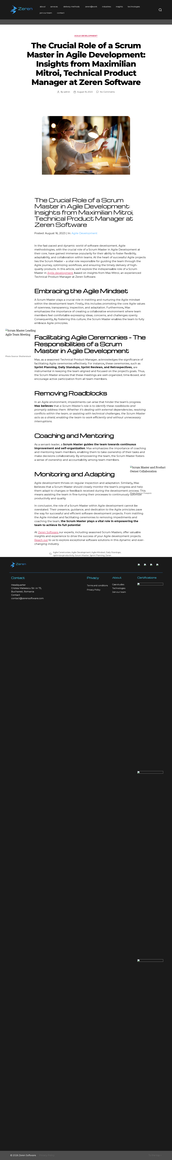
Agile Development (85, 36)
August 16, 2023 (85, 92)
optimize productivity (63, 555)
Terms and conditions (97, 585)
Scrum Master (82, 555)
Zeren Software (48, 532)
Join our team (119, 592)
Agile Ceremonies (62, 552)
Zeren (108, 555)
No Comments (107, 92)
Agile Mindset (98, 552)
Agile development (60, 272)
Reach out (41, 540)
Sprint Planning (97, 555)
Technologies (118, 588)
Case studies (118, 584)
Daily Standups (113, 552)
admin (67, 92)
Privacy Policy (93, 590)
